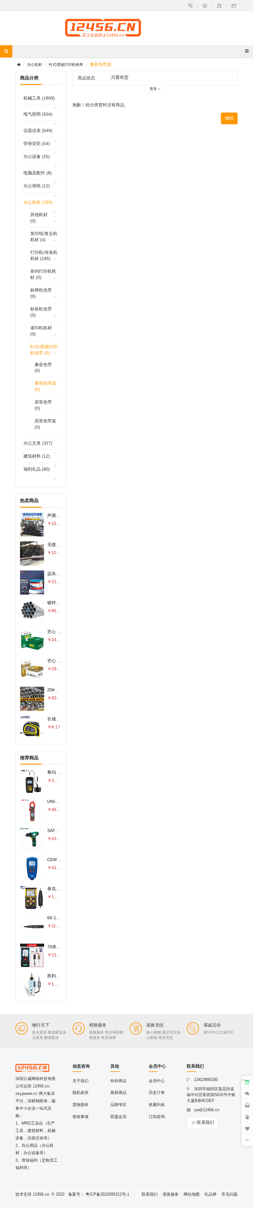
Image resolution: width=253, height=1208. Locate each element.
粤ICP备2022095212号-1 (107, 1194)
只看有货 (119, 77)
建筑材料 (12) (36, 456)
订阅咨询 (157, 1116)
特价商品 (118, 1080)
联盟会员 (118, 1116)
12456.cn (41, 1194)
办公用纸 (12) (36, 185)
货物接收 (81, 1104)
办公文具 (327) (37, 443)
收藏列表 (157, 1104)
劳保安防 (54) (36, 143)
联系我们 (205, 1122)
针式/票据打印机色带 (66, 64)
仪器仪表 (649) (37, 130)
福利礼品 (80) (36, 469)
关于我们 (81, 1080)
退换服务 (171, 1194)
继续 (229, 118)
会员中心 (157, 1080)
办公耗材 (34, 64)
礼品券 (211, 1194)
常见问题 (230, 1194)
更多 (154, 89)
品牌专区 (118, 1104)
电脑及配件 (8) (37, 172)
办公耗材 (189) (37, 202)
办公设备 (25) (36, 156)
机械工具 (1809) (39, 98)
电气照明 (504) (37, 114)
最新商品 (118, 1092)
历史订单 (157, 1092)
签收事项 (81, 1116)
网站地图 (192, 1194)
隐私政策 (81, 1092)
